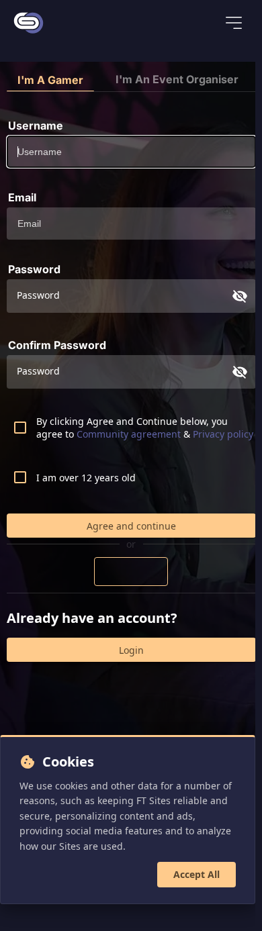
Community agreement (130, 434)
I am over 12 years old (86, 477)
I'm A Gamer (50, 80)
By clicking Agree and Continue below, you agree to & (144, 427)
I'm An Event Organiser (177, 79)
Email (22, 197)
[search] (191, 24)
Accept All (196, 874)
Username (35, 125)
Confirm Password (57, 345)
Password (34, 269)
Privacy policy (223, 434)
